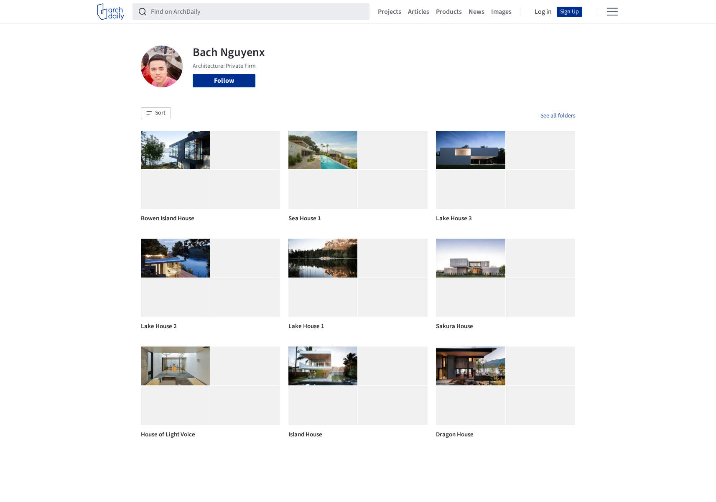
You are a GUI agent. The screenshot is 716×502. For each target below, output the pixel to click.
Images (501, 11)
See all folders (558, 116)
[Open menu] (612, 11)
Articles (418, 11)
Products (449, 11)
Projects (389, 11)
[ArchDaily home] (110, 11)
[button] (156, 113)
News (476, 11)
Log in (543, 11)
